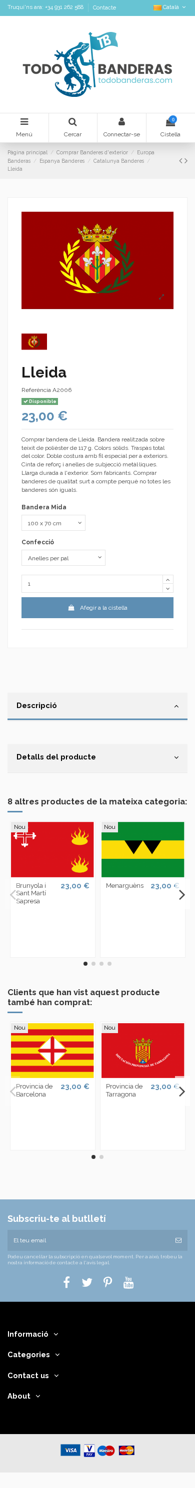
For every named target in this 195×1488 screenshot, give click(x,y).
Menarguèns (125, 885)
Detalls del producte (56, 756)
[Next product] (186, 160)
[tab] (98, 707)
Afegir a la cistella (104, 607)
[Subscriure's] (179, 1240)
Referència (36, 389)
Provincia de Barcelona (34, 1090)
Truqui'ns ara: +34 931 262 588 (46, 7)
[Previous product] (181, 160)
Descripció (36, 705)
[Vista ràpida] (52, 874)
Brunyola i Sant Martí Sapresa (31, 893)
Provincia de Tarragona (124, 1090)
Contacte (104, 7)
